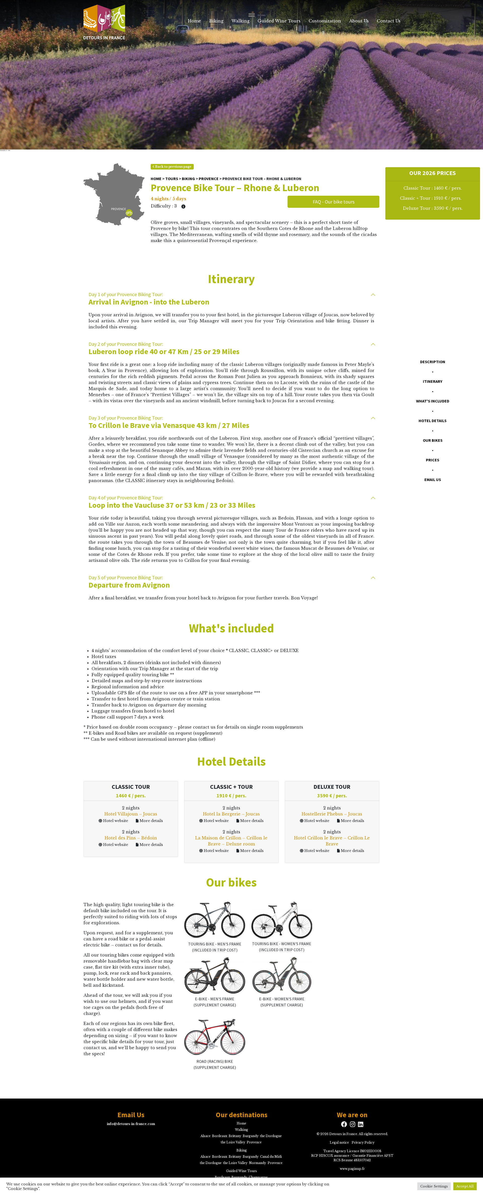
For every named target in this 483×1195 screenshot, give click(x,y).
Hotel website (115, 820)
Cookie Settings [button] (434, 1186)
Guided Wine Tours (279, 20)
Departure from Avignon (129, 582)
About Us (359, 20)
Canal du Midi (271, 1156)
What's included (432, 400)
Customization (325, 20)
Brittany (235, 1136)
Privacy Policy (363, 1142)
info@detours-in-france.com (131, 1123)
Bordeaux (219, 1136)
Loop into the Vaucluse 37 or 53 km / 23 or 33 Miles (172, 502)
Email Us (130, 1115)
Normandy (257, 1163)
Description (432, 361)
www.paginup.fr (352, 1168)
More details (151, 820)
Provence (209, 178)
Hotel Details (433, 420)
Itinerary (432, 381)
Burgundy (251, 1136)
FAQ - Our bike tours (333, 201)
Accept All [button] (465, 1186)
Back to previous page (172, 166)
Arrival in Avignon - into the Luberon (149, 298)
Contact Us (388, 20)
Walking (240, 20)
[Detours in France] (103, 21)
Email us (432, 479)
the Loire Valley (233, 1142)
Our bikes (432, 440)
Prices (432, 459)
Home (194, 20)
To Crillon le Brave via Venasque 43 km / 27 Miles (169, 422)
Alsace (205, 1136)
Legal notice (339, 1142)
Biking (216, 20)
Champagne (258, 1177)
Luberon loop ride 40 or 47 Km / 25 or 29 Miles (164, 348)
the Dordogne (271, 1136)
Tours (171, 178)
